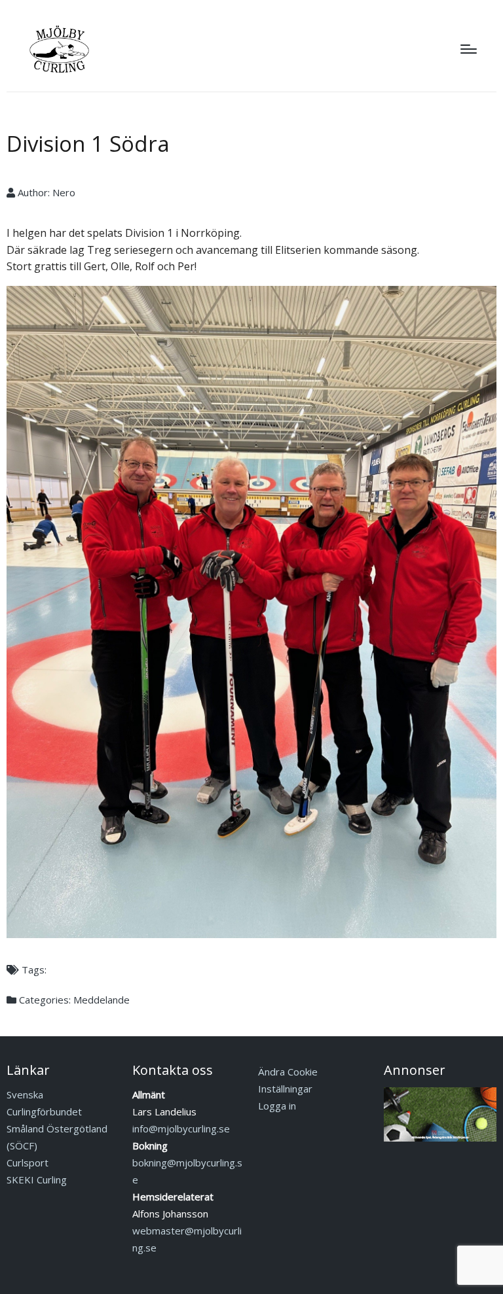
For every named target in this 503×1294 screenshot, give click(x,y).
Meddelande (101, 999)
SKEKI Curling (37, 1179)
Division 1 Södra (88, 143)
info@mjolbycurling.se (181, 1128)
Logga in (277, 1105)
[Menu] (468, 49)
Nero (63, 192)
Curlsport (27, 1162)
